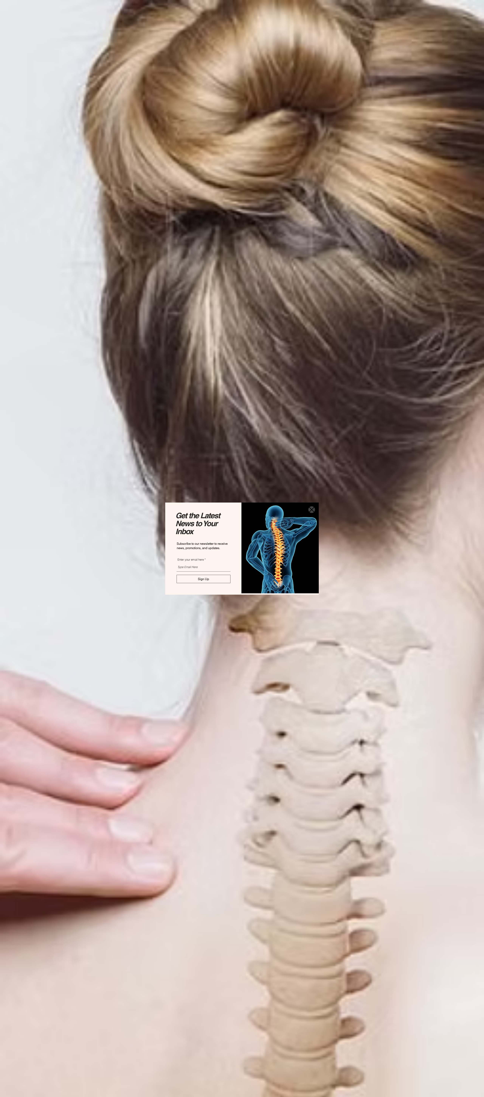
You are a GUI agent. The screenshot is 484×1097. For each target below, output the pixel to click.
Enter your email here (191, 559)
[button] (311, 509)
